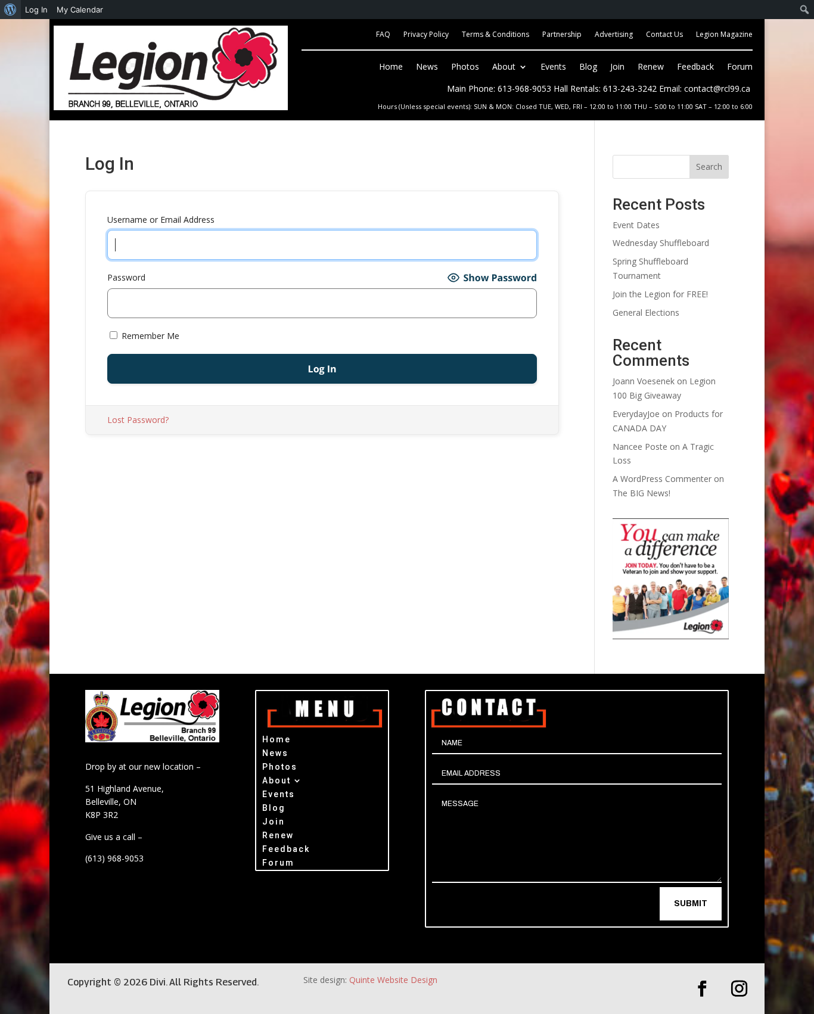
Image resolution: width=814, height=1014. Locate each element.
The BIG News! (641, 493)
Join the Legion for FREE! (660, 294)
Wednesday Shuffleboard (661, 242)
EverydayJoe (636, 413)
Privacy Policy (426, 34)
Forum (740, 67)
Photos (465, 67)
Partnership (562, 34)
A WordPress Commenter (662, 478)
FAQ (383, 34)
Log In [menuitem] (36, 9)
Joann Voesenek (644, 381)
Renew (651, 67)
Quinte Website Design (393, 979)
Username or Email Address (161, 219)
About (503, 67)
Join (617, 67)
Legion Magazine (724, 34)
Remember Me (149, 335)
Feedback (695, 67)
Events (553, 67)
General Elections (646, 312)
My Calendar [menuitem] (80, 9)
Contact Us (664, 34)
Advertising (614, 34)
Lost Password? (138, 419)
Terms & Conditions (495, 34)
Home (391, 67)
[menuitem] (10, 9)
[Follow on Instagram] (739, 989)
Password (126, 277)
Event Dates (636, 225)
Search (709, 166)
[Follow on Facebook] (702, 989)
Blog (588, 67)
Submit (690, 903)
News (427, 67)
